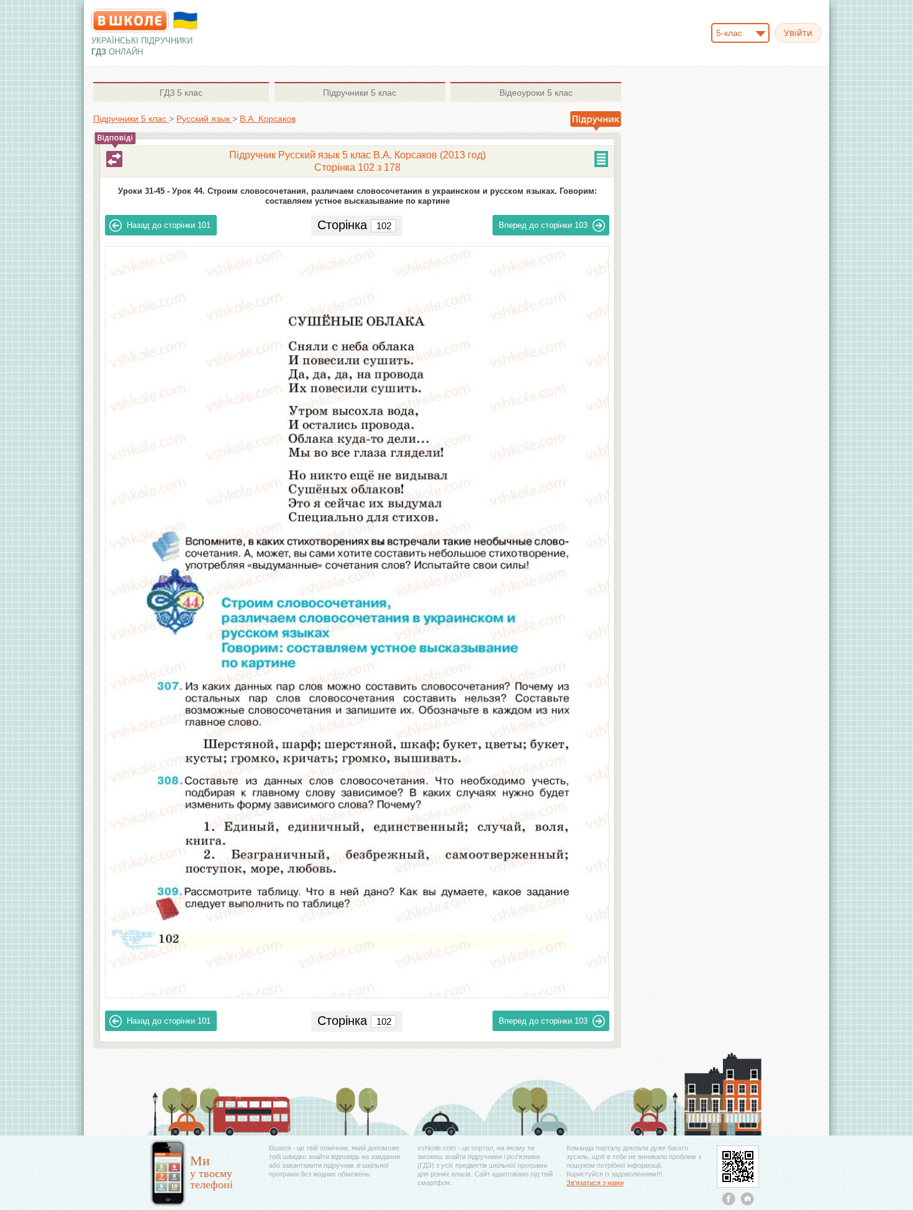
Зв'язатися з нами (595, 1182)
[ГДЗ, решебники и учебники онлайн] (130, 20)
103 (543, 225)
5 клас (181, 93)
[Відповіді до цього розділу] (114, 159)
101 (169, 225)
